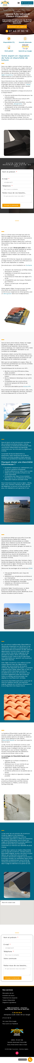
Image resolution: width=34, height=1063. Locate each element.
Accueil (6, 10)
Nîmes (28, 84)
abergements (18, 104)
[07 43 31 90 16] (30, 1059)
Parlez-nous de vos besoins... (14, 193)
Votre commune (10, 958)
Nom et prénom (9, 172)
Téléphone (6, 186)
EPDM (30, 568)
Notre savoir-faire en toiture (17, 10)
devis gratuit (7, 293)
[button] (18, 3)
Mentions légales (23, 1049)
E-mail (5, 179)
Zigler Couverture (7, 75)
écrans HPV (27, 386)
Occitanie (29, 265)
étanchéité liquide (8, 740)
